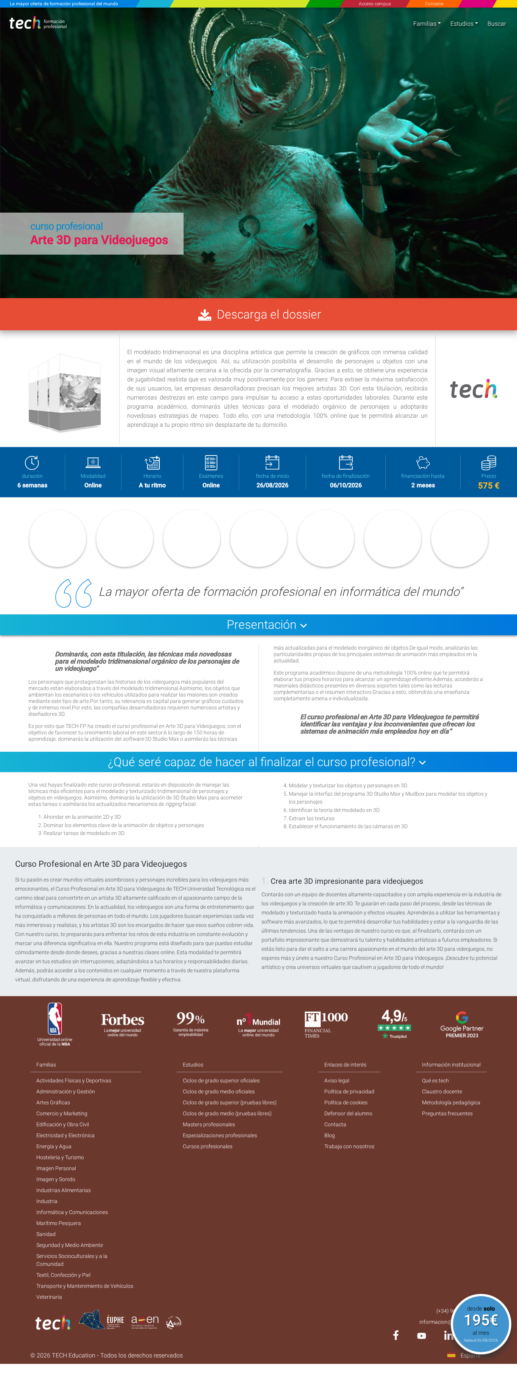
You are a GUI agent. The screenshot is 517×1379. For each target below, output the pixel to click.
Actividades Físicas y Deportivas (73, 1080)
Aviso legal (336, 1080)
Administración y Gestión (65, 1091)
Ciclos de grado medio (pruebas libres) (227, 1113)
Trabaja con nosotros (349, 1146)
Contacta (434, 3)
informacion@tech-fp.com (450, 1322)
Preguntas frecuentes (447, 1113)
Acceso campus (375, 3)
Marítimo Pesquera (58, 1223)
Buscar (496, 23)
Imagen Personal (56, 1168)
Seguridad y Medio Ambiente (69, 1245)
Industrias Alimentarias (63, 1190)
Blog (329, 1135)
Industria (47, 1201)
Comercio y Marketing (61, 1113)
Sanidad (46, 1234)
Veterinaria (49, 1297)
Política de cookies (346, 1102)
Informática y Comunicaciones (72, 1212)
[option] (258, 153)
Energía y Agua (54, 1146)
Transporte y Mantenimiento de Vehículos (84, 1286)
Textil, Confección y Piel (63, 1275)
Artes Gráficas (53, 1102)
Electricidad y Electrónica (65, 1135)
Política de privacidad (349, 1091)
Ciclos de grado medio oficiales (219, 1091)
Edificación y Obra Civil (62, 1124)
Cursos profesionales (207, 1146)
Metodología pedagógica (451, 1102)
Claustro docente (442, 1091)
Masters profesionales (209, 1124)
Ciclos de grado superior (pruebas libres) (230, 1102)
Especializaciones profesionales (220, 1135)
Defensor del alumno (348, 1113)
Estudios (461, 23)
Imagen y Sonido (55, 1179)
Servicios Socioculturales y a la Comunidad (71, 1260)
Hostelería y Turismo (60, 1157)
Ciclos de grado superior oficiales (221, 1080)
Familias (424, 23)
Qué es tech (435, 1080)
